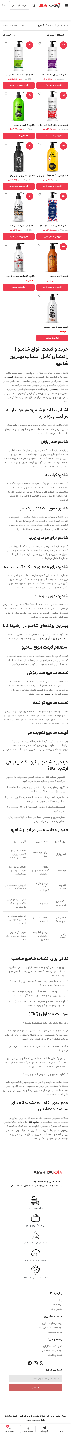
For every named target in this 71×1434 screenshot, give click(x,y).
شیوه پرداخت (55, 1355)
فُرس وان (45, 638)
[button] (52, 85)
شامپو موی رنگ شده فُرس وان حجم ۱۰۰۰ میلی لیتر (53, 126)
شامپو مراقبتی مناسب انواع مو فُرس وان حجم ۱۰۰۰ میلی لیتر (54, 227)
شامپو (10, 377)
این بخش (49, 694)
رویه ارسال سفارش (52, 1350)
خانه (66, 25)
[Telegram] (29, 1363)
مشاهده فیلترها (55, 34)
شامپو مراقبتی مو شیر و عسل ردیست (21, 227)
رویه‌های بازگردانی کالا (50, 1327)
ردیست (64, 638)
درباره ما (57, 1304)
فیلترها (7, 34)
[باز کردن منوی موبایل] (66, 5)
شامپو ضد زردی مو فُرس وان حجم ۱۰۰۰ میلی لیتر (54, 76)
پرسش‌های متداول (52, 1323)
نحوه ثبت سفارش (52, 1346)
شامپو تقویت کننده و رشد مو (43, 508)
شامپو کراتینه (56, 475)
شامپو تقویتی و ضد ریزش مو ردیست (20, 277)
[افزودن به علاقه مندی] (39, 43)
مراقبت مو (54, 25)
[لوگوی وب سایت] (50, 5)
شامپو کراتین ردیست (24, 125)
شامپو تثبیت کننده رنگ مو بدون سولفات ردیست (52, 177)
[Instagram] (35, 1363)
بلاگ (60, 1300)
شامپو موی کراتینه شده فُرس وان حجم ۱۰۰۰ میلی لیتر (20, 76)
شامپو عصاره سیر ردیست (56, 327)
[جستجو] (33, 5)
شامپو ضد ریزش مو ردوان (22, 175)
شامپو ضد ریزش (54, 441)
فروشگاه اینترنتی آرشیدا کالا (53, 389)
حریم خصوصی (54, 1332)
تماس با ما (56, 1309)
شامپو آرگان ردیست (59, 276)
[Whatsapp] (41, 1363)
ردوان (56, 638)
